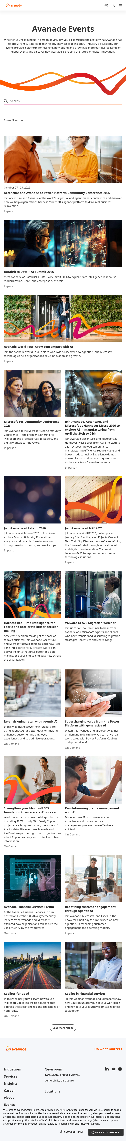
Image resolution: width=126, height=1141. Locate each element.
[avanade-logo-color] (13, 5)
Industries (12, 1069)
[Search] (113, 5)
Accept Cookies (107, 1132)
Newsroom (53, 1069)
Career (9, 1090)
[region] (63, 1122)
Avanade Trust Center (62, 1075)
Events (9, 1104)
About (9, 1097)
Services (10, 1076)
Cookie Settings (74, 1131)
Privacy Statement (90, 1123)
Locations (52, 1091)
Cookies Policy (66, 1123)
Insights (10, 1083)
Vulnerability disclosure (59, 1080)
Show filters (11, 120)
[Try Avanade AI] (106, 5)
